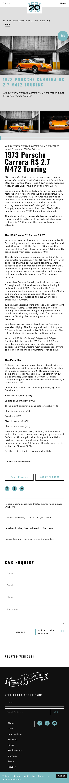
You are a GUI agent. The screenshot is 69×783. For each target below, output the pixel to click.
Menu (63, 3)
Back (7, 24)
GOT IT (61, 776)
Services (12, 739)
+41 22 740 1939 (50, 477)
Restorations (15, 734)
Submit (20, 632)
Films (11, 745)
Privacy (12, 767)
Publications (15, 750)
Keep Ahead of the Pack (23, 695)
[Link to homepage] (34, 6)
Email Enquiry (19, 477)
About (11, 723)
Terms (11, 761)
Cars (10, 728)
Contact (7, 3)
